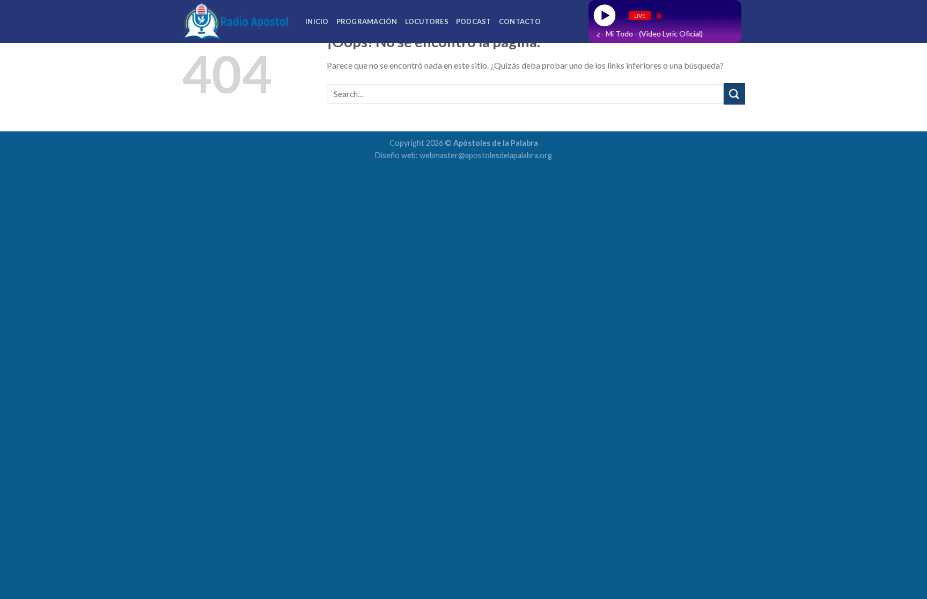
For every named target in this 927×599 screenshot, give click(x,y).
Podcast (473, 21)
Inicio (317, 21)
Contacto (520, 21)
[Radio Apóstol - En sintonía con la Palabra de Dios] (235, 21)
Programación (367, 21)
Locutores (426, 21)
